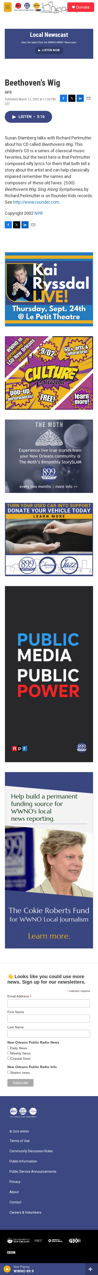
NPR (38, 213)
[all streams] (91, 1269)
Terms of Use (20, 1141)
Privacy (15, 1182)
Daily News (18, 1048)
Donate (82, 7)
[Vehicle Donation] (49, 539)
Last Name (15, 1027)
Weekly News (20, 1053)
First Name (15, 1012)
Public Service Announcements (33, 1171)
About (14, 1192)
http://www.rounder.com (36, 202)
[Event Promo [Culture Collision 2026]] (49, 373)
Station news (20, 1072)
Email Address (19, 996)
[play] (7, 1269)
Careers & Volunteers (25, 1212)
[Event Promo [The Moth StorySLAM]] (49, 456)
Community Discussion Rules (31, 1151)
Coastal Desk (20, 1058)
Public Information (23, 1161)
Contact (15, 1202)
